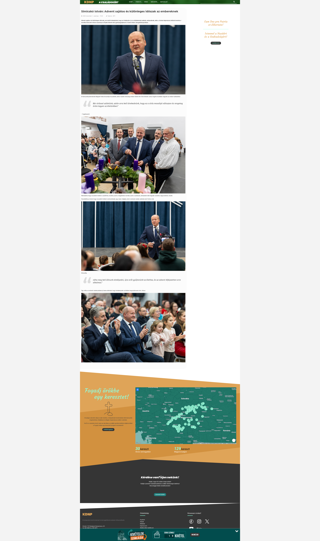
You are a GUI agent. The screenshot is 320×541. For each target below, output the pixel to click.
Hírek (146, 2)
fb (188, 520)
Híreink (142, 521)
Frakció (138, 2)
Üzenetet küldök (160, 494)
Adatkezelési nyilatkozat (147, 528)
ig (196, 520)
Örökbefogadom (108, 429)
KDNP (131, 2)
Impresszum (143, 526)
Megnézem (195, 535)
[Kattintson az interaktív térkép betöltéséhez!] (185, 415)
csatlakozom (216, 43)
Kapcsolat (164, 2)
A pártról (142, 519)
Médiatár (142, 523)
